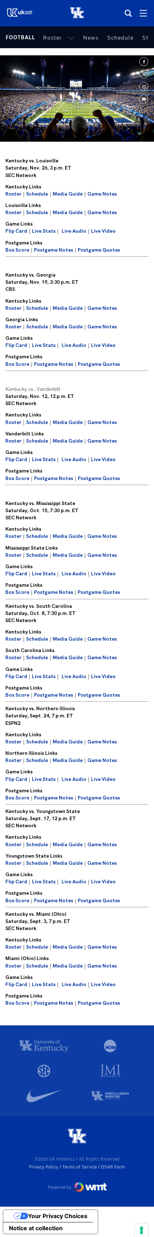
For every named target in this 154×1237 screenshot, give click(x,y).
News (90, 37)
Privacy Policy (44, 1166)
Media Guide (68, 194)
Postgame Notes (53, 250)
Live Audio (74, 231)
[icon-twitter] (143, 74)
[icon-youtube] (143, 99)
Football (20, 37)
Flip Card (16, 231)
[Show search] (128, 13)
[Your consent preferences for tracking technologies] (141, 1230)
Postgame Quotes (99, 250)
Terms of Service (80, 1166)
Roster (52, 37)
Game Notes (102, 194)
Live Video (103, 231)
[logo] (77, 1137)
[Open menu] (143, 13)
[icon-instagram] (143, 86)
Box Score (17, 250)
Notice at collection (36, 1228)
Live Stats (44, 231)
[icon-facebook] (143, 61)
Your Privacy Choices (57, 1216)
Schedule (120, 37)
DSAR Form (113, 1166)
